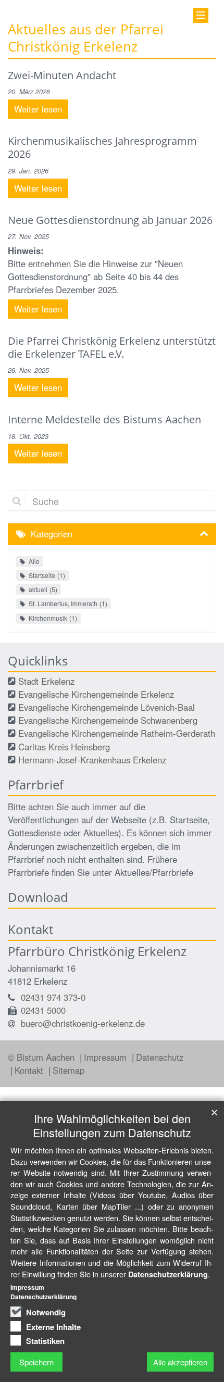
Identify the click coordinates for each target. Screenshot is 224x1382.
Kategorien (51, 533)
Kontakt (30, 1070)
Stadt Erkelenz (46, 681)
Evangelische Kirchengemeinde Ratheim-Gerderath (116, 733)
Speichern (36, 1361)
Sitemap (68, 1070)
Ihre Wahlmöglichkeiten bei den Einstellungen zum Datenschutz (112, 1125)
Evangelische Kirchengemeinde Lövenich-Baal (106, 707)
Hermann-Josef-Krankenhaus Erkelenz (92, 759)
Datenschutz (159, 1057)
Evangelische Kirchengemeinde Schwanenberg (107, 720)
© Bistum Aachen (42, 1057)
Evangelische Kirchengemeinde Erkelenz (96, 694)
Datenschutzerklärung (168, 1274)
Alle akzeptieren (180, 1361)
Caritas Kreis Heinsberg (64, 746)
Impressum (106, 1057)
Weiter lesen (38, 109)
